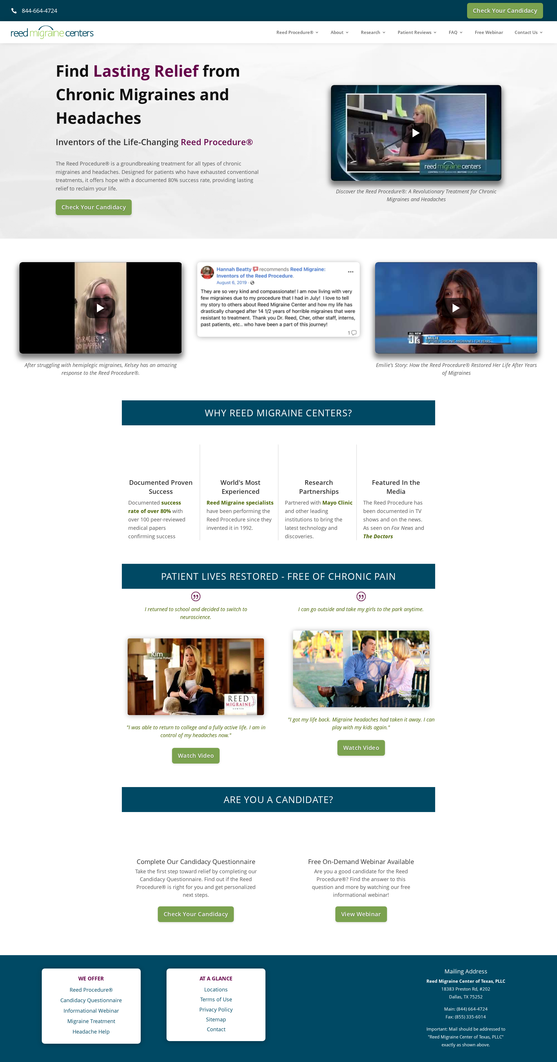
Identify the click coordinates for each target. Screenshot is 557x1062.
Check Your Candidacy (505, 11)
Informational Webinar (91, 1010)
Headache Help (91, 1031)
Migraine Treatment (91, 1021)
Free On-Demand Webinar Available (361, 861)
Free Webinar (489, 32)
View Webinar (361, 914)
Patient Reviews (414, 32)
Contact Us (526, 32)
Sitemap (216, 1019)
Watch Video (196, 755)
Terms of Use (216, 999)
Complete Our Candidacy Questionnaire (196, 861)
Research (370, 32)
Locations (216, 989)
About (337, 32)
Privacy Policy (216, 1009)
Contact (216, 1029)
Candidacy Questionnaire (91, 1000)
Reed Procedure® (294, 32)
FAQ (453, 32)
